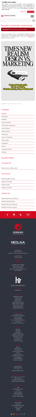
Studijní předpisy (18, 357)
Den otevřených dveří (18, 337)
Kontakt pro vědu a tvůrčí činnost (18, 381)
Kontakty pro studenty (18, 360)
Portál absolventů (18, 366)
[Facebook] (7, 214)
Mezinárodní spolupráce (8, 125)
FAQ (18, 369)
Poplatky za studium (18, 354)
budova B (31, 36)
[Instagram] (14, 214)
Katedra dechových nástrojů (9, 204)
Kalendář (4, 119)
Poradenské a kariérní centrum (18, 335)
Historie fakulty (5, 128)
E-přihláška (18, 329)
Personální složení (6, 149)
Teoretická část (6, 163)
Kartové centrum (18, 321)
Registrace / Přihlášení (18, 367)
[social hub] (28, 214)
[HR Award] (18, 281)
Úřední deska (5, 140)
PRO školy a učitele (18, 392)
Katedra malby (5, 184)
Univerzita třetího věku (18, 394)
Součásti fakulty (7, 158)
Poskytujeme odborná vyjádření (18, 405)
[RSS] (20, 214)
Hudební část (5, 193)
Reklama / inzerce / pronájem (18, 396)
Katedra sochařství (6, 187)
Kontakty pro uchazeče (18, 340)
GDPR (18, 387)
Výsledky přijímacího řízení (18, 333)
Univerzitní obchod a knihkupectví (18, 315)
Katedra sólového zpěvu (8, 201)
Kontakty (3, 152)
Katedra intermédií (6, 181)
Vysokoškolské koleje (18, 318)
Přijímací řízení (18, 332)
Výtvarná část (5, 174)
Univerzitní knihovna (18, 314)
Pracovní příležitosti (7, 137)
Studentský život (18, 339)
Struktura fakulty (6, 122)
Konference (4, 116)
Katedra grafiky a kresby (8, 178)
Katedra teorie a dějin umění (9, 168)
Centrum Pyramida (18, 317)
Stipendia (18, 352)
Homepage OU (18, 290)
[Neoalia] (18, 242)
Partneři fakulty (5, 131)
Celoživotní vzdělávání (18, 393)
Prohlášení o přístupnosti (18, 389)
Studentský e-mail (18, 348)
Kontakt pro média (18, 402)
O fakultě (5, 110)
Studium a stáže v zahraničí (18, 351)
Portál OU (18, 347)
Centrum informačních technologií (18, 320)
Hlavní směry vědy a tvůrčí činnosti (18, 377)
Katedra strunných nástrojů (9, 207)
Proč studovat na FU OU (18, 336)
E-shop (18, 390)
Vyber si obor (18, 330)
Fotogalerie (4, 143)
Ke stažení (18, 408)
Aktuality (3, 113)
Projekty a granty (18, 378)
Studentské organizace (18, 358)
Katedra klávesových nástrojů (9, 198)
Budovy (3, 146)
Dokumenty (4, 134)
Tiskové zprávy (18, 404)
